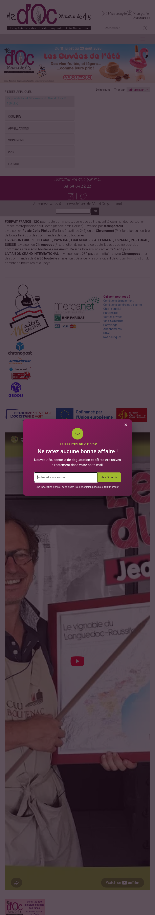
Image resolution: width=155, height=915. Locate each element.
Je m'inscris (109, 477)
